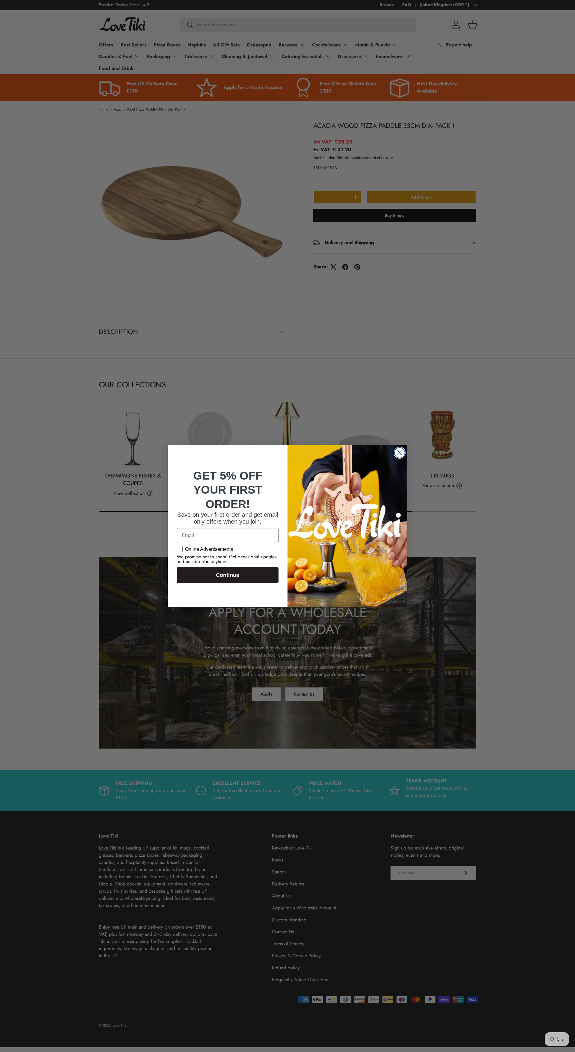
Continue (227, 575)
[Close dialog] (399, 453)
